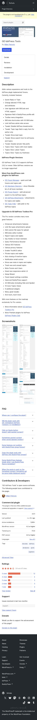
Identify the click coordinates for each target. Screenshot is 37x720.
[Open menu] (34, 3)
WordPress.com (8, 674)
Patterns (23, 650)
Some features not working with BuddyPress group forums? (13, 446)
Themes (22, 644)
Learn (4, 657)
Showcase (23, 640)
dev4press (26, 548)
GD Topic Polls (10, 204)
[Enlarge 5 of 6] (32, 386)
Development (9, 73)
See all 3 (32, 539)
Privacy (4, 650)
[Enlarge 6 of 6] (32, 399)
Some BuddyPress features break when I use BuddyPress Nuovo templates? (13, 462)
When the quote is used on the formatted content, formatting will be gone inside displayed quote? (14, 471)
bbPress (31, 543)
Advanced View (7, 557)
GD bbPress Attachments (14, 198)
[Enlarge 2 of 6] (15, 379)
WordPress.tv (8, 667)
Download (6, 50)
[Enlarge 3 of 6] (32, 327)
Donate (23, 664)
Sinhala (9, 693)
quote (32, 548)
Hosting (5, 647)
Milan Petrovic (9, 44)
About (4, 640)
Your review (6, 591)
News (4, 644)
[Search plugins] (23, 22)
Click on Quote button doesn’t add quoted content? (12, 431)
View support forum (9, 610)
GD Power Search (11, 192)
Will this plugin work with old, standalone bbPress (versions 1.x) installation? (11, 423)
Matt (4, 677)
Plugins (22, 647)
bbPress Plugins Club (12, 316)
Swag (23, 667)
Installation (8, 68)
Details (6, 57)
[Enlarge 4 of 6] (32, 374)
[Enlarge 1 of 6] (15, 327)
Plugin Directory (7, 9)
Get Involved (24, 657)
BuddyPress (7, 684)
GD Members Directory (13, 186)
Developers (6, 664)
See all (32, 591)
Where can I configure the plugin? (14, 415)
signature (31, 552)
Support (7, 78)
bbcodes (25, 543)
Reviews (7, 63)
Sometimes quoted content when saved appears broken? (12, 438)
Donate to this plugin (9, 628)
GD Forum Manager (12, 180)
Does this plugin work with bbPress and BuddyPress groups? (14, 454)
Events (22, 660)
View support (28, 508)
